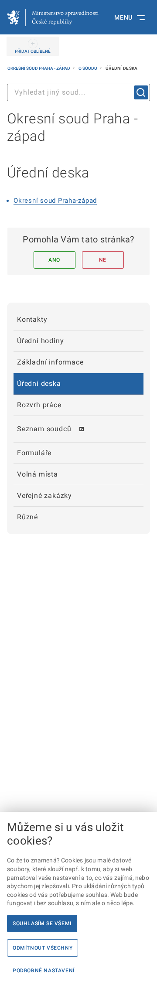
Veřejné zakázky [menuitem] (44, 495)
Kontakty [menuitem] (32, 319)
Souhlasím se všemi (42, 923)
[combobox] (78, 92)
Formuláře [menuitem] (34, 453)
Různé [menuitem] (27, 517)
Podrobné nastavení (44, 971)
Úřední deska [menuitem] (39, 383)
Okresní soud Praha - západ (39, 68)
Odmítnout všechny (42, 948)
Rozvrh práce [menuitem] (39, 405)
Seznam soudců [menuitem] (44, 429)
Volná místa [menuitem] (37, 474)
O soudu (88, 68)
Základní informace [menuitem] (50, 362)
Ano (54, 260)
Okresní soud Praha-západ (55, 200)
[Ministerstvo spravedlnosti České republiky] (53, 17)
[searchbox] (78, 92)
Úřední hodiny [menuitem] (40, 341)
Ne (102, 260)
